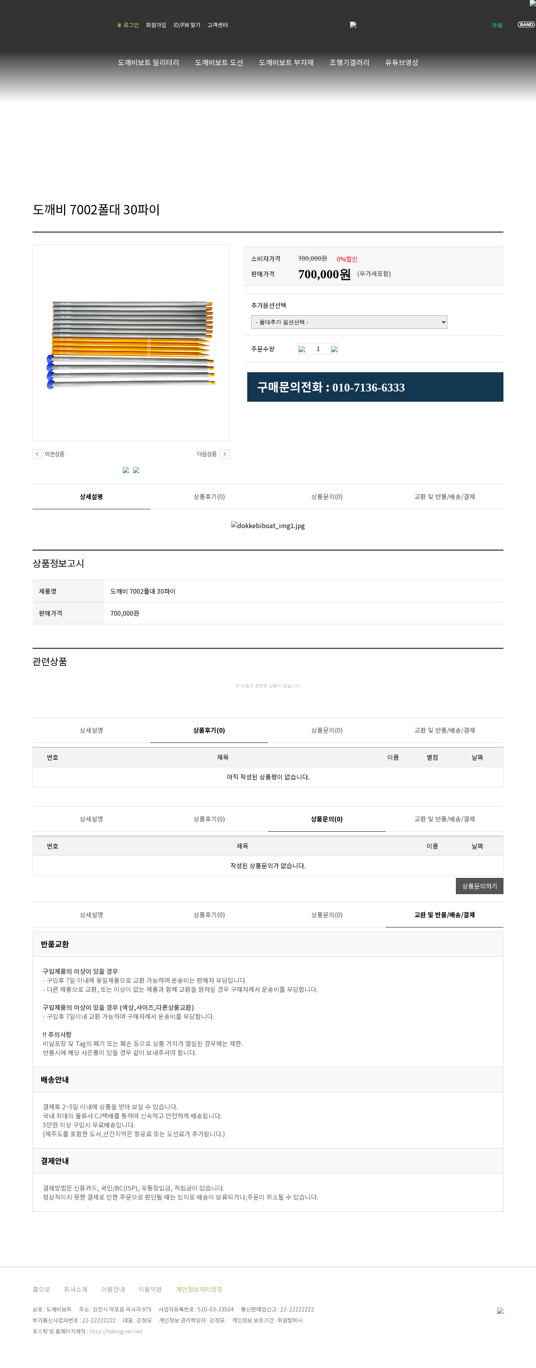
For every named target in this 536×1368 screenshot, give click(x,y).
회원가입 (156, 24)
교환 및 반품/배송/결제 (444, 496)
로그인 (131, 24)
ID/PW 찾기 (187, 24)
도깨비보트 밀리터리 (148, 62)
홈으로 (41, 1289)
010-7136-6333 (368, 387)
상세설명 (91, 496)
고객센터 (218, 24)
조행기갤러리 (350, 62)
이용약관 (150, 1289)
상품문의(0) (327, 496)
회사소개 (76, 1289)
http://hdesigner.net (116, 1331)
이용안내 (113, 1289)
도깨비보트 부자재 (286, 62)
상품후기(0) (209, 496)
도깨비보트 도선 (219, 62)
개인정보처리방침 (199, 1289)
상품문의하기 (480, 886)
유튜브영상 (402, 62)
